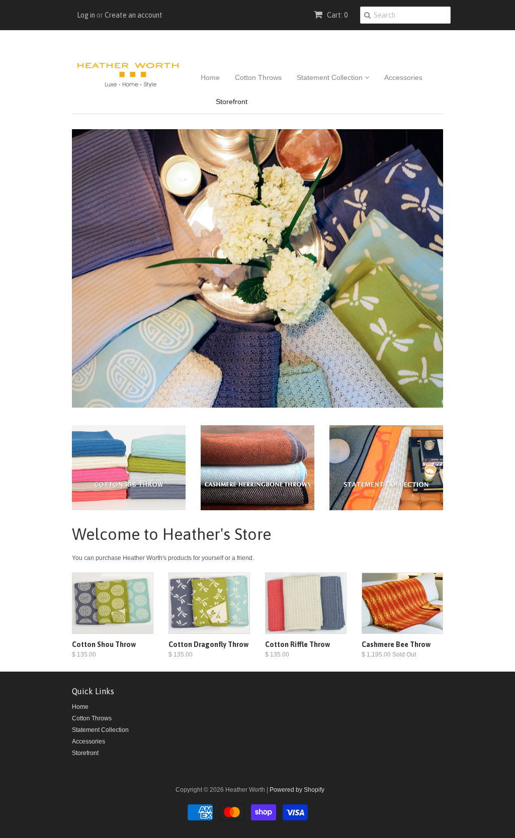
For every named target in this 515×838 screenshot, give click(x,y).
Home (210, 77)
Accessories (403, 77)
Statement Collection (331, 77)
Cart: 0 (336, 15)
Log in (86, 15)
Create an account (133, 15)
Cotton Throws (258, 77)
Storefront (231, 102)
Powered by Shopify (297, 789)
